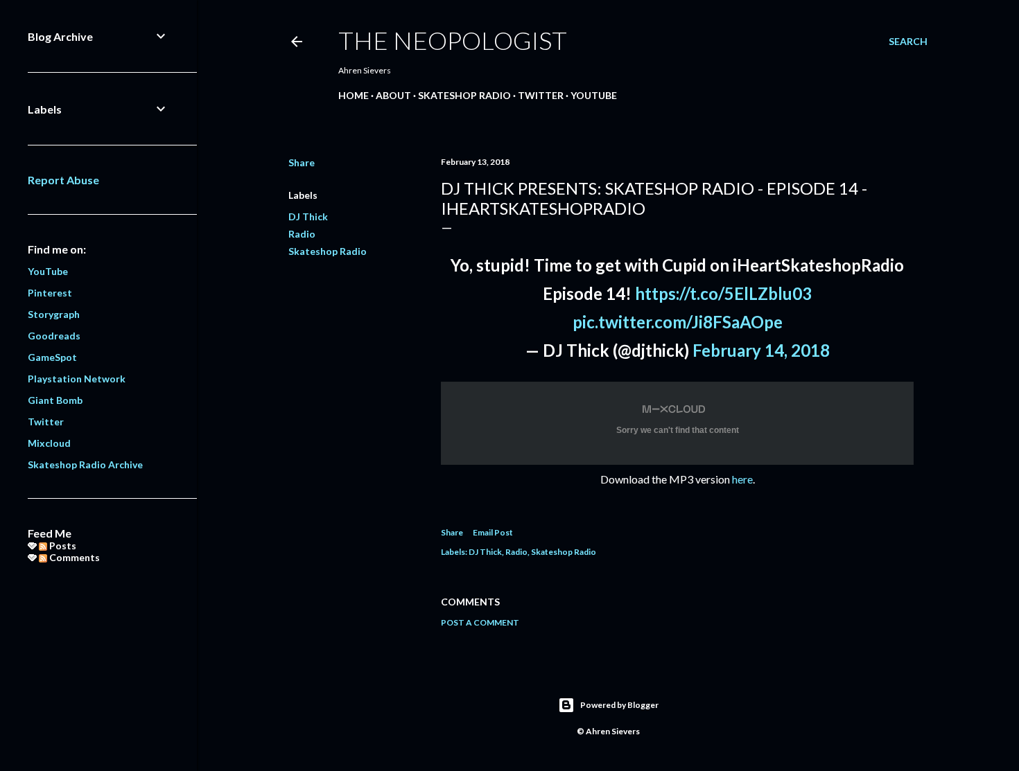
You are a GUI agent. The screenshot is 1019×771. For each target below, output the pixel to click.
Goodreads (54, 336)
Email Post (493, 532)
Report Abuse (63, 179)
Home (353, 95)
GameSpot (52, 357)
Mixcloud (49, 443)
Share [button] (301, 162)
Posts (61, 545)
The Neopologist (452, 40)
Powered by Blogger (619, 705)
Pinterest (50, 293)
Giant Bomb (55, 400)
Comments (73, 557)
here (742, 479)
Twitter (541, 95)
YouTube (594, 95)
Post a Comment (480, 622)
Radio (301, 234)
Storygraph (54, 314)
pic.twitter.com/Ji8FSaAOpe (678, 322)
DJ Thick (308, 216)
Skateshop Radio (464, 95)
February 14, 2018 (761, 350)
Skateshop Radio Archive (85, 464)
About (393, 95)
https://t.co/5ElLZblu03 (723, 293)
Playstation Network (76, 378)
